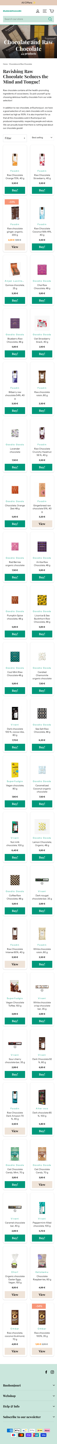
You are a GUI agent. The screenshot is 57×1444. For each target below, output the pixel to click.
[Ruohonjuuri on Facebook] (46, 1372)
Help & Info (11, 1406)
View (15, 247)
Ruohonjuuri (12, 1385)
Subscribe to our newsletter (22, 1417)
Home (5, 64)
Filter (8, 138)
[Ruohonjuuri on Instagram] (52, 1372)
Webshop (9, 1396)
